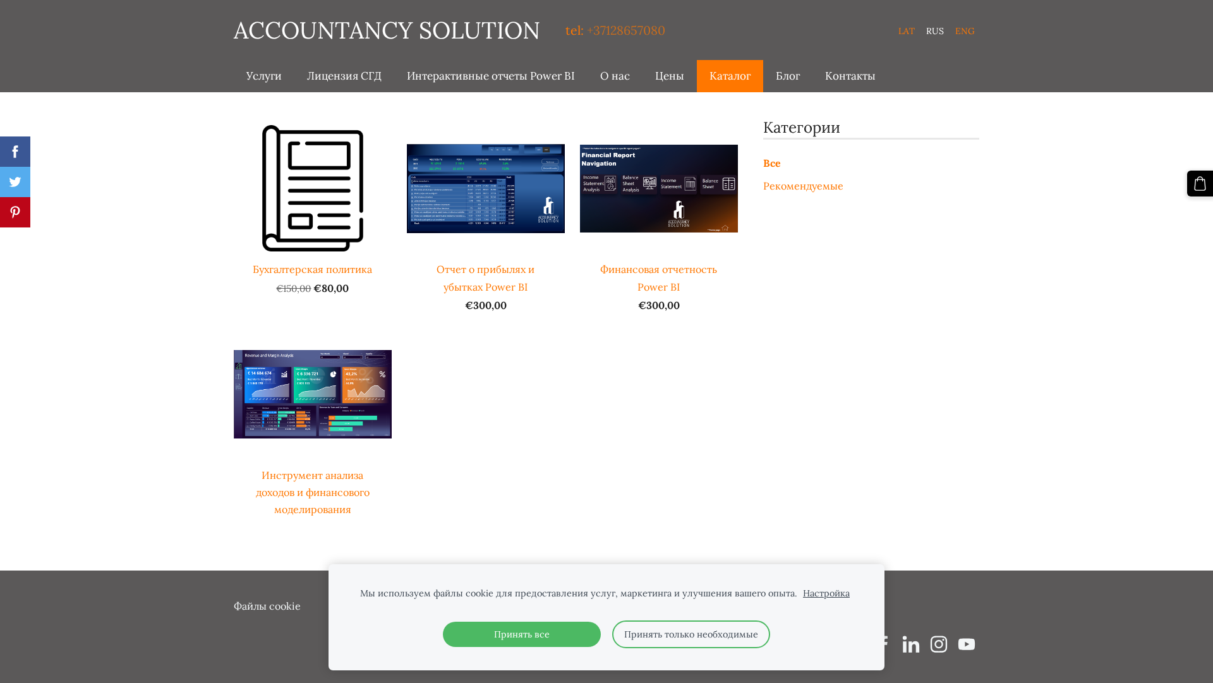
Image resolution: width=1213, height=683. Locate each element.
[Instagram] (938, 644)
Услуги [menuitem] (264, 76)
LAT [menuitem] (906, 31)
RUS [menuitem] (935, 31)
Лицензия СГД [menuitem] (344, 76)
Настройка (826, 593)
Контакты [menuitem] (850, 76)
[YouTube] (966, 644)
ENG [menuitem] (965, 31)
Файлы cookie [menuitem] (267, 606)
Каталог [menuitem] (730, 76)
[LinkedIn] (911, 644)
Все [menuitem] (772, 163)
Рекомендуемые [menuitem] (803, 185)
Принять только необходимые (691, 634)
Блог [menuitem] (788, 76)
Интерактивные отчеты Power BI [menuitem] (491, 76)
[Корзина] (1200, 183)
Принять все (522, 634)
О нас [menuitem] (615, 76)
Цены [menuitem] (669, 76)
